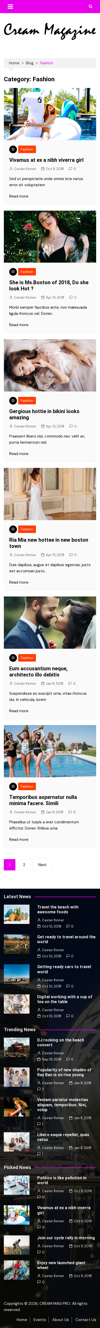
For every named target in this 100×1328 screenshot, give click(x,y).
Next (42, 864)
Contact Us (85, 1319)
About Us (60, 1319)
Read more (18, 196)
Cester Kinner (25, 169)
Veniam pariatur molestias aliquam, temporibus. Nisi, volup (62, 1104)
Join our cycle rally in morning (66, 1237)
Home (22, 1319)
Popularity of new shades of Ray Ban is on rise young (64, 1072)
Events (40, 1319)
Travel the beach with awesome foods (57, 909)
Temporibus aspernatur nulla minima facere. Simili (43, 800)
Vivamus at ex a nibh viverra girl (46, 160)
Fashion (27, 149)
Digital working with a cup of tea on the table (64, 999)
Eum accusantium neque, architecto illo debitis (38, 671)
